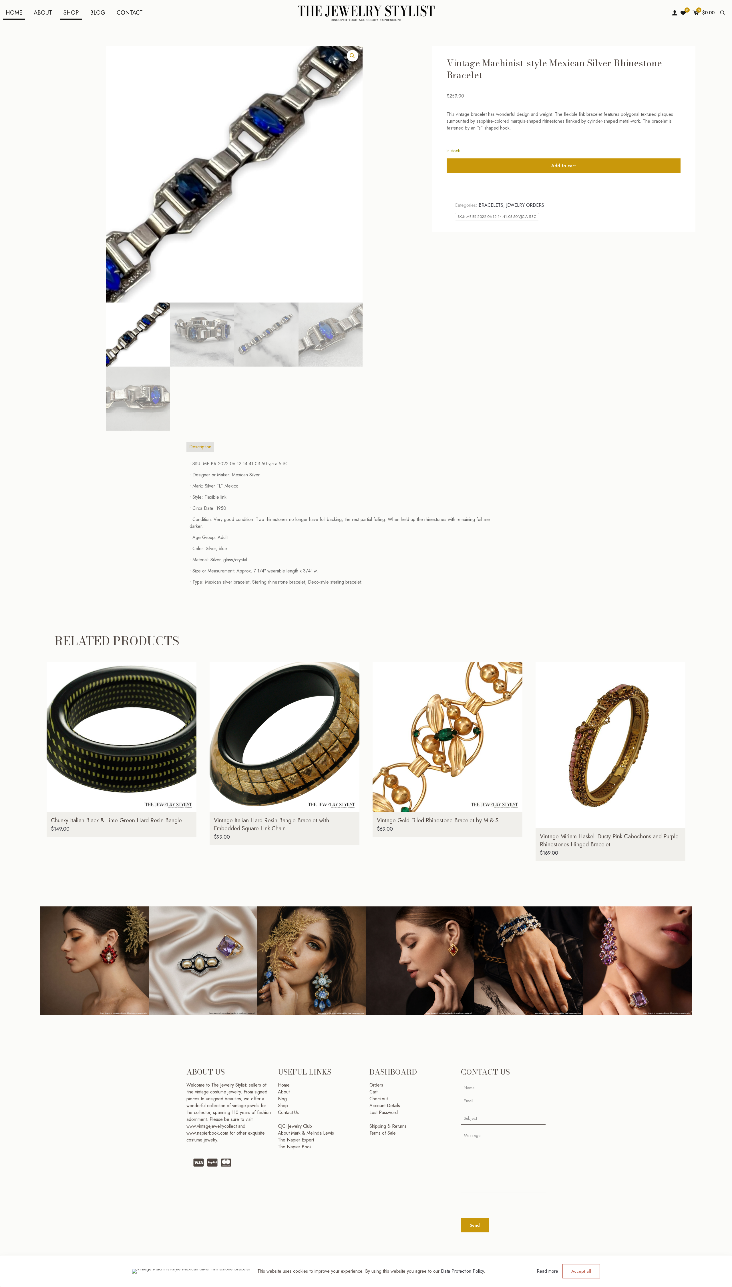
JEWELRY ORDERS (525, 205)
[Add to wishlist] (188, 695)
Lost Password (383, 1112)
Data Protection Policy (462, 1271)
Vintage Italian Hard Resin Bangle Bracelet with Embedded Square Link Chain (271, 824)
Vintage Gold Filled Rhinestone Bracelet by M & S (438, 820)
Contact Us (288, 1112)
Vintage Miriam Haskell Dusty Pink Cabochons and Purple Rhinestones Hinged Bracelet (609, 840)
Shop (283, 1105)
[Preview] (188, 707)
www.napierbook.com (207, 1133)
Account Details (384, 1105)
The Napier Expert (296, 1140)
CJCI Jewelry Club (295, 1126)
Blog (282, 1098)
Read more (547, 1271)
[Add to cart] (188, 670)
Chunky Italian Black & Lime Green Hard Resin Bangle (116, 820)
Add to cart (563, 165)
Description (200, 446)
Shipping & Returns (388, 1126)
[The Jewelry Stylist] (366, 13)
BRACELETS (491, 205)
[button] (352, 55)
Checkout (378, 1098)
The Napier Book (295, 1146)
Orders (376, 1085)
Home (284, 1085)
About (284, 1092)
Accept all (581, 1271)
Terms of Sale (382, 1133)
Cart (373, 1092)
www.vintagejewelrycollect (212, 1126)
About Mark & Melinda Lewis (306, 1133)
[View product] (188, 682)
